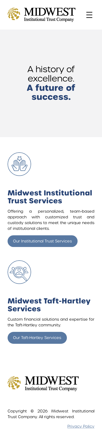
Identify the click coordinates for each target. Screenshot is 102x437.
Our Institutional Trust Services (42, 241)
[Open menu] (89, 15)
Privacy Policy (80, 426)
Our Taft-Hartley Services (37, 337)
